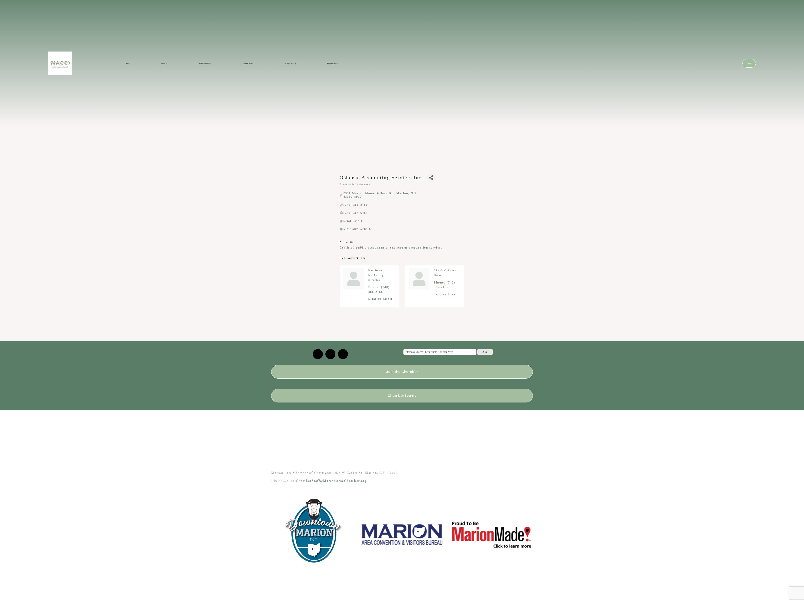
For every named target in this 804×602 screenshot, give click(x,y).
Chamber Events (290, 63)
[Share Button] (431, 177)
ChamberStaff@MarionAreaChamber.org (331, 481)
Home (128, 63)
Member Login (332, 63)
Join (749, 63)
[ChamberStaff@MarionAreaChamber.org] (318, 354)
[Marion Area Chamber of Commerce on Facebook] (343, 354)
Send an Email (380, 298)
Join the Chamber (402, 371)
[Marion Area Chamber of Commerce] (330, 354)
